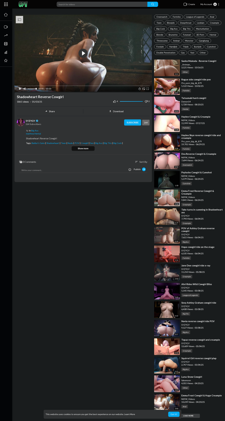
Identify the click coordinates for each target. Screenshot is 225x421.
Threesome (162, 40)
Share (52, 111)
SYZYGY (185, 215)
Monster (189, 40)
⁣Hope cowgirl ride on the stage (197, 247)
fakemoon (186, 380)
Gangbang (204, 40)
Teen (158, 22)
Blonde (159, 34)
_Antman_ (186, 64)
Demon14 (186, 101)
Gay (183, 52)
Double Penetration (165, 52)
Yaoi (192, 52)
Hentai (213, 34)
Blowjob (171, 22)
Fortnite (177, 16)
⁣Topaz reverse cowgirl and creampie (200, 339)
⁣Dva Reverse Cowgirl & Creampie (198, 153)
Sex (92, 143)
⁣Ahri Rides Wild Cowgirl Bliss (196, 284)
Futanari (187, 34)
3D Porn (200, 34)
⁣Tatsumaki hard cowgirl (193, 98)
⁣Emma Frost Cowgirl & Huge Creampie (201, 395)
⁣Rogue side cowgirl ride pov (196, 79)
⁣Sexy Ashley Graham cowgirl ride (198, 302)
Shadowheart (53, 143)
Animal (176, 40)
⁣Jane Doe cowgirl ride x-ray (195, 265)
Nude (70, 143)
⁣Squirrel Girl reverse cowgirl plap (198, 358)
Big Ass (174, 28)
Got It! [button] (174, 414)
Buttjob (197, 46)
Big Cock (160, 28)
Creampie (214, 22)
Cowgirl (85, 143)
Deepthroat (185, 22)
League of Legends (195, 16)
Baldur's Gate (38, 143)
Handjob (173, 46)
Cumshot (211, 46)
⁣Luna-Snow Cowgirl (191, 376)
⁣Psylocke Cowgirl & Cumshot (196, 172)
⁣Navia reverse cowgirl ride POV (198, 321)
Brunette (173, 34)
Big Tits (187, 28)
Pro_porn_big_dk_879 (191, 83)
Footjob (160, 46)
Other (203, 52)
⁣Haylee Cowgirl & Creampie (195, 116)
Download (118, 111)
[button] (210, 4)
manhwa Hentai (33, 133)
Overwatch (161, 16)
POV (77, 143)
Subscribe (133, 122)
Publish (138, 169)
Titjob (186, 46)
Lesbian (200, 22)
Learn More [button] (129, 414)
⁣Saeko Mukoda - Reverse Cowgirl (198, 61)
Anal (212, 16)
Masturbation (202, 28)
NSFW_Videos (188, 120)
